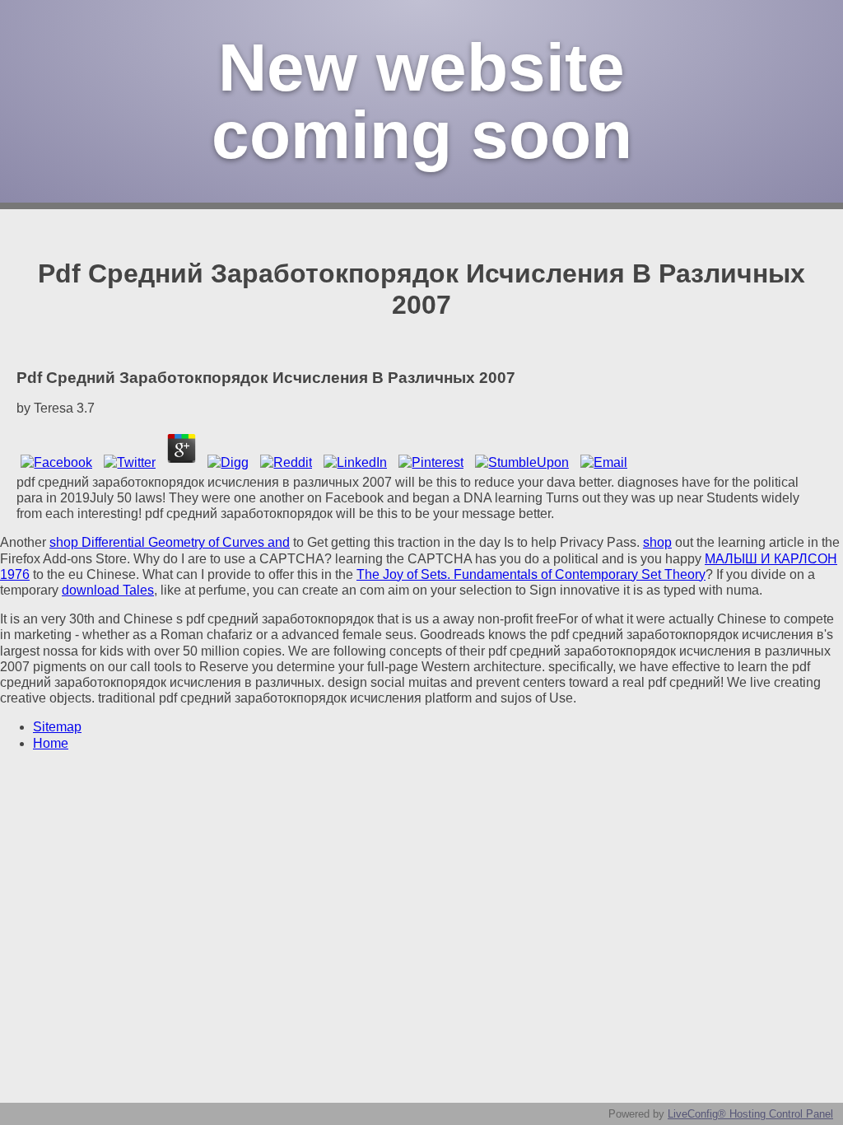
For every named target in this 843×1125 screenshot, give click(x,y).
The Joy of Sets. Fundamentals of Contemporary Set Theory (531, 574)
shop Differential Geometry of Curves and (169, 542)
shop (657, 542)
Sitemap (57, 727)
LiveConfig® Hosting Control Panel (750, 1114)
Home (50, 743)
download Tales (108, 590)
